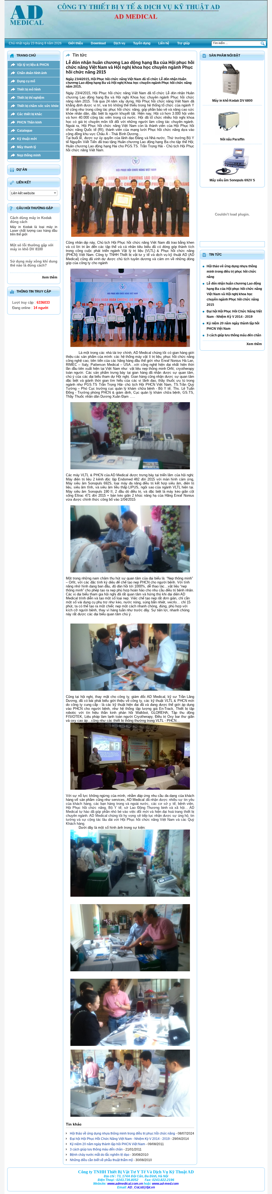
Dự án (21, 169)
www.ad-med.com (165, 1184)
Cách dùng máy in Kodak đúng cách (31, 220)
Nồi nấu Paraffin (232, 139)
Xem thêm (49, 277)
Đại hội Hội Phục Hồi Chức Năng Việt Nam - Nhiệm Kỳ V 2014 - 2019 (120, 1139)
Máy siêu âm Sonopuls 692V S (232, 180)
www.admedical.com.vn (125, 1184)
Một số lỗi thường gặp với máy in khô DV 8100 (31, 247)
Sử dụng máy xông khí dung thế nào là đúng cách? (33, 263)
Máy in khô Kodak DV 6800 (232, 100)
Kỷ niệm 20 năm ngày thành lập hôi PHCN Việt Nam (107, 1144)
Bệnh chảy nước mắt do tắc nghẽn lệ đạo (99, 1155)
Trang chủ (26, 55)
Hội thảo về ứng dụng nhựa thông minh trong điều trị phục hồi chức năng (122, 1133)
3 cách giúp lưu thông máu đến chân (96, 1149)
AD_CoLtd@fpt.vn (141, 1187)
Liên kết (23, 182)
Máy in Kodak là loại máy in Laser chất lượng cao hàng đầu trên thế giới (33, 230)
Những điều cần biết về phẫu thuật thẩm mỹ (101, 1160)
